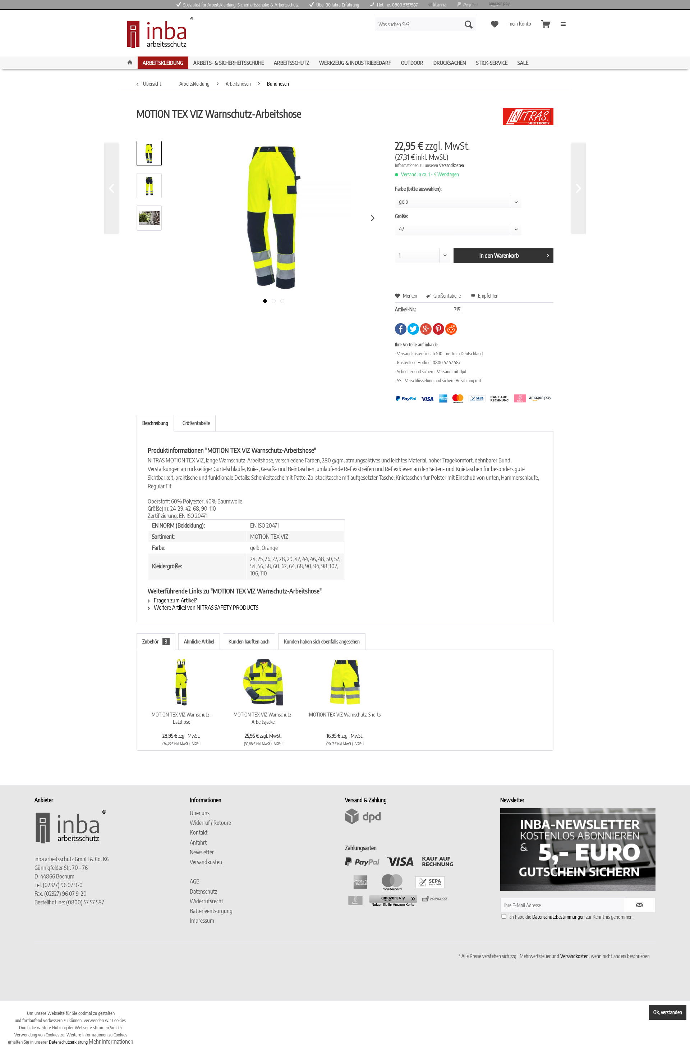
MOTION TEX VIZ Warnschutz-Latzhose (181, 718)
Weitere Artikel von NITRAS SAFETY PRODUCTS (205, 607)
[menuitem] (438, 24)
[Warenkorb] (545, 24)
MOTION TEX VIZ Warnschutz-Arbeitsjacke (263, 718)
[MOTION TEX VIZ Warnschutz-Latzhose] (181, 682)
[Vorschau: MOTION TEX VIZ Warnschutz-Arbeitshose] (149, 153)
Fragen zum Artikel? (175, 600)
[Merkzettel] (494, 24)
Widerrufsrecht (206, 901)
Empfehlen (487, 296)
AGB (194, 881)
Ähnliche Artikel (199, 641)
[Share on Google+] (426, 332)
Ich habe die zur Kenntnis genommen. (571, 917)
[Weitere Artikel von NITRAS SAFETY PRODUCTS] (528, 121)
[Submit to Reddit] (451, 332)
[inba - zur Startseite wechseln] (158, 35)
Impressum (202, 920)
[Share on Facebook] (400, 332)
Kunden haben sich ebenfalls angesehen (322, 641)
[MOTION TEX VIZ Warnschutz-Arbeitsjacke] (263, 682)
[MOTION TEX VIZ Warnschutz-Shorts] (345, 682)
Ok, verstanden (667, 1012)
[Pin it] (438, 332)
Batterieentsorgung (211, 910)
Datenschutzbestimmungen (558, 917)
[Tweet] (413, 332)
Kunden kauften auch (249, 641)
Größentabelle (446, 296)
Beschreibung (155, 423)
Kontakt (198, 832)
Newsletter (202, 852)
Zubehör (154, 641)
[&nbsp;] (265, 872)
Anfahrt (198, 842)
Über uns (200, 813)
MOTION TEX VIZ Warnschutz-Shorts (345, 714)
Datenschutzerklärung (68, 1042)
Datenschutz (203, 891)
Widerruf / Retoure (210, 822)
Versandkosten (451, 165)
